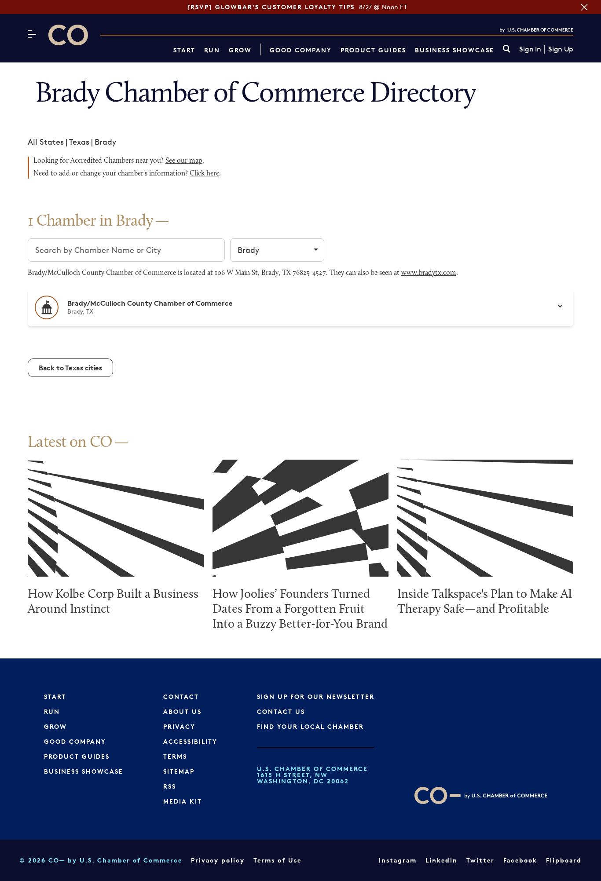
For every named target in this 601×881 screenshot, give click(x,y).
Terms (175, 756)
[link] (506, 49)
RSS (169, 786)
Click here (204, 173)
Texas (79, 141)
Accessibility (190, 741)
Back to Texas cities (70, 367)
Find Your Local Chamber (310, 726)
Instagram (398, 860)
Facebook (520, 860)
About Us (182, 711)
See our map (183, 161)
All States (46, 141)
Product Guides (373, 50)
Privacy (179, 726)
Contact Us (281, 711)
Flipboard (564, 860)
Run (212, 50)
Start (184, 50)
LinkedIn (441, 860)
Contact (181, 696)
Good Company (301, 50)
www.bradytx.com (428, 273)
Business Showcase (454, 50)
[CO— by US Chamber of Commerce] (68, 35)
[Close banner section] (584, 7)
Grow (240, 50)
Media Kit (182, 801)
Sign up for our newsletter (315, 696)
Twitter (480, 860)
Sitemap (178, 771)
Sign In (530, 49)
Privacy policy (218, 860)
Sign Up (560, 49)
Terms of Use (277, 860)
